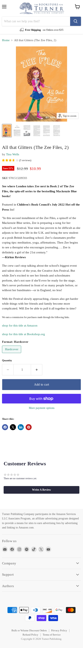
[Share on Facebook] (5, 427)
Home (6, 40)
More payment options (41, 407)
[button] (41, 490)
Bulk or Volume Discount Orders (29, 630)
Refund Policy (30, 634)
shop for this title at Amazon (19, 325)
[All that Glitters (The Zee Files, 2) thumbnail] (6, 130)
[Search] (75, 21)
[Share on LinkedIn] (21, 427)
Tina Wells (12, 154)
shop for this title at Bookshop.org (23, 334)
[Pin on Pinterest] (29, 427)
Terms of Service (52, 634)
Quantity (7, 360)
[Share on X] (13, 427)
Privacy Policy (59, 630)
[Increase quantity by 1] (36, 369)
